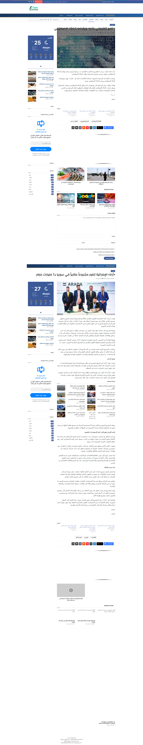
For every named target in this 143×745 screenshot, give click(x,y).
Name (113, 236)
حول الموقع (73, 737)
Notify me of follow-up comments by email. (103, 252)
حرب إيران (61, 15)
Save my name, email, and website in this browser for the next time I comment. (95, 249)
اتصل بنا (68, 737)
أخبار (106, 19)
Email (83, 242)
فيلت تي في (74, 121)
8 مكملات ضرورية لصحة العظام (47, 97)
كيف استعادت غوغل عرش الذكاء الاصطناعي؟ (87, 205)
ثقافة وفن (85, 19)
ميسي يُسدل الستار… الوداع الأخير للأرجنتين (52, 1)
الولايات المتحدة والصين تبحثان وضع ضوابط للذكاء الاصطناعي (107, 205)
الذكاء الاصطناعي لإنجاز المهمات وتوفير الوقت (66, 205)
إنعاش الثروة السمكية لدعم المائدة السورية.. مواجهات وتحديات (46, 72)
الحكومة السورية (89, 15)
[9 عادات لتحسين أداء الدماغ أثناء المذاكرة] (32, 86)
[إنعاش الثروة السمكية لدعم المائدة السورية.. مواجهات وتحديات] (32, 73)
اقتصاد (96, 19)
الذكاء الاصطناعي (96, 121)
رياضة (75, 19)
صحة (80, 19)
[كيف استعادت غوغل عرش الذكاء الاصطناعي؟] (86, 198)
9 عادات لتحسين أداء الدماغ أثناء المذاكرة (46, 85)
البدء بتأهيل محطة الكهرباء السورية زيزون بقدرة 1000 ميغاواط (46, 78)
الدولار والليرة (69, 15)
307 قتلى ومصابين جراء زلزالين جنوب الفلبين (46, 91)
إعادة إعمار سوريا (99, 15)
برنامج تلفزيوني (84, 121)
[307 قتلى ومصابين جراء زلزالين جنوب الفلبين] (32, 92)
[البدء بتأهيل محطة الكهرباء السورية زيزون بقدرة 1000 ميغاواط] (32, 79)
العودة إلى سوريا (79, 15)
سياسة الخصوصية (75, 741)
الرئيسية (111, 19)
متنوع (65, 19)
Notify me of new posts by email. (106, 254)
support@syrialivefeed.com (67, 742)
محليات (70, 19)
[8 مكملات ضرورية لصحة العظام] (32, 99)
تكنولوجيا (91, 19)
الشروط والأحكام (67, 741)
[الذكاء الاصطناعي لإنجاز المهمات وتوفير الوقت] (66, 198)
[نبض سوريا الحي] (34, 8)
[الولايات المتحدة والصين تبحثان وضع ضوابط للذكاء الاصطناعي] (106, 198)
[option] (86, 149)
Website (113, 242)
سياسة (101, 19)
